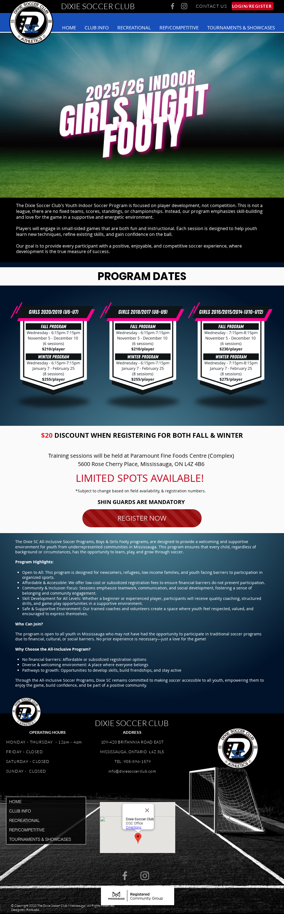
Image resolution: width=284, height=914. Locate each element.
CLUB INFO (20, 811)
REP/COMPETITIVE (27, 829)
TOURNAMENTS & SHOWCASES (40, 839)
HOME (15, 801)
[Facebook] (172, 6)
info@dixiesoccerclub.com (132, 771)
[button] (96, 28)
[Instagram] (184, 6)
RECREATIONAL (24, 820)
